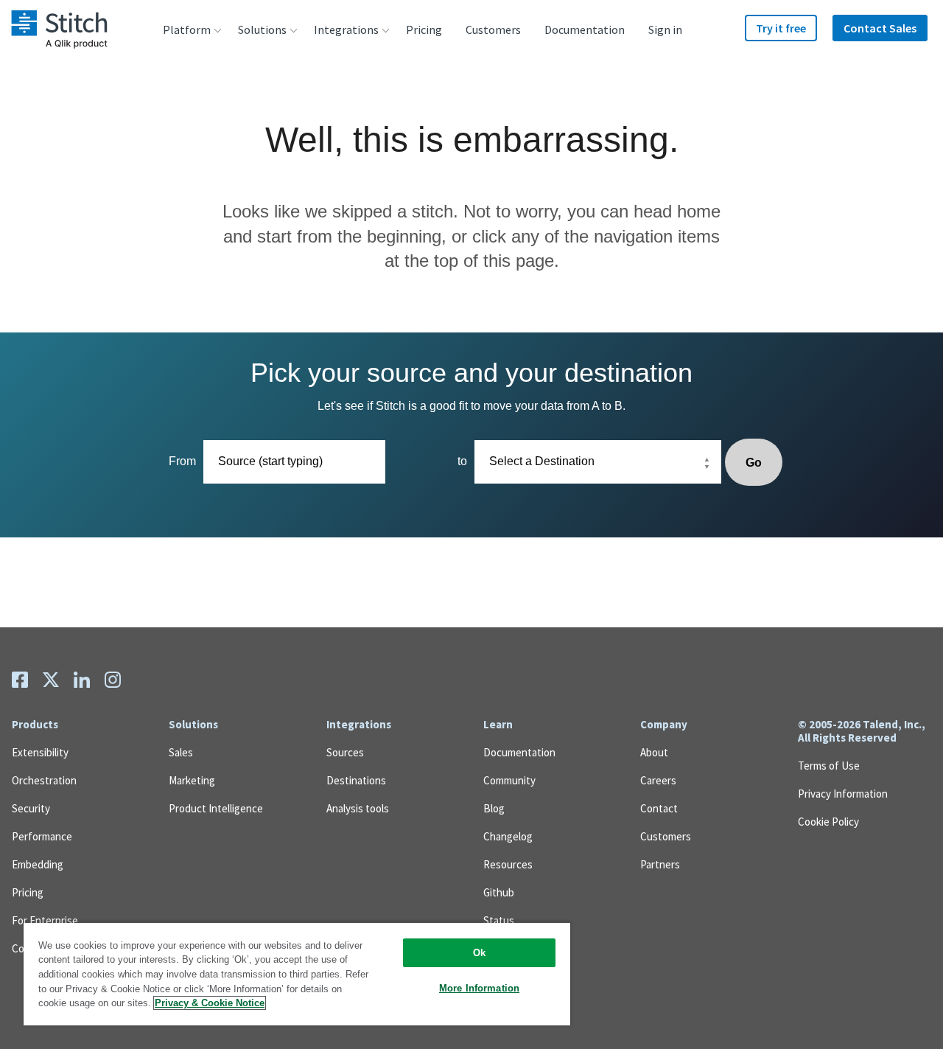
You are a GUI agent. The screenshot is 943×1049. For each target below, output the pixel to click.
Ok (479, 952)
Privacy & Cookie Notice (209, 1002)
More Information (479, 988)
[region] (297, 973)
